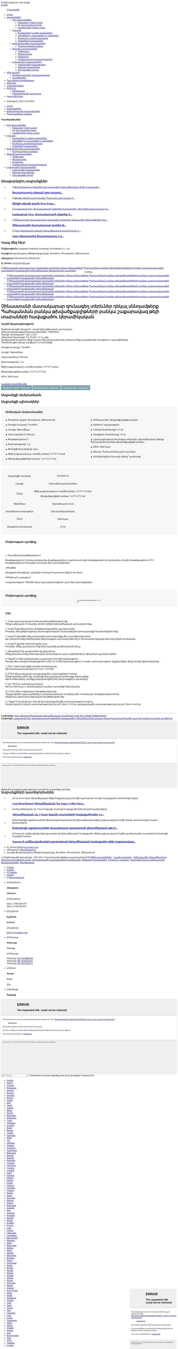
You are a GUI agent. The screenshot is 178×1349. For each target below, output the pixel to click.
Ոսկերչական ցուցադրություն (35, 59)
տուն (10, 14)
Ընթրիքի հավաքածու (30, 41)
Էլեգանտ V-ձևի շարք (30, 22)
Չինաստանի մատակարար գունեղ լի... (39, 225)
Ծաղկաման (25, 54)
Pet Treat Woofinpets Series (30, 25)
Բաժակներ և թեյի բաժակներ (35, 33)
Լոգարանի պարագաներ (27, 62)
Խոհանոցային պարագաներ (29, 43)
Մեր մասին (13, 72)
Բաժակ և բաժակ (118, 860)
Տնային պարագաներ (24, 49)
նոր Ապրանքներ (21, 20)
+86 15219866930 (25, 958)
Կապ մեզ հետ (15, 96)
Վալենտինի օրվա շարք (31, 28)
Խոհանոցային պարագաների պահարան (56, 860)
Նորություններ (15, 86)
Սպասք (16, 30)
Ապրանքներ (14, 17)
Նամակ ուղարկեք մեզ (14, 384)
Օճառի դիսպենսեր (29, 67)
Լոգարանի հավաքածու (32, 64)
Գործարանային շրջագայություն (31, 75)
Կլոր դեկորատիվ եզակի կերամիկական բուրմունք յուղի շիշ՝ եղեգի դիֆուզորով (60, 716)
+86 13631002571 (25, 963)
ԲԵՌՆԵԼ (11, 88)
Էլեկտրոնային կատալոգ (26, 94)
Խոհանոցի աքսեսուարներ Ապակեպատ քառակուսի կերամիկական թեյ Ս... (65, 828)
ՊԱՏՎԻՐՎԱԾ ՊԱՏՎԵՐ (16, 387)
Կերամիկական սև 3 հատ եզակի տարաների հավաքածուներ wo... (58, 814)
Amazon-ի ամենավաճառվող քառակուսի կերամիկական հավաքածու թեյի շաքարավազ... (74, 841)
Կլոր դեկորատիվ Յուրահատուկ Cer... (38, 236)
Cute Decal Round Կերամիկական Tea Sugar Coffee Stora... (48, 803)
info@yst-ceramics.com (17, 932)
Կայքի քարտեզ (122, 857)
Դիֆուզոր (23, 51)
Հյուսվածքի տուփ (28, 70)
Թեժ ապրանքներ (101, 857)
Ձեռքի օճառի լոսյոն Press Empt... (33, 203)
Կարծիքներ (19, 78)
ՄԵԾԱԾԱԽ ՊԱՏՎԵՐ (47, 387)
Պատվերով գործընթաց (20, 80)
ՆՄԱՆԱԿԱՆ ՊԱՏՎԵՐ (75, 387)
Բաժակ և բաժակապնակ (33, 38)
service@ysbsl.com (21, 263)
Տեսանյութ (18, 91)
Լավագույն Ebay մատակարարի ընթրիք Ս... (42, 214)
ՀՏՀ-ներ (11, 83)
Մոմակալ (23, 57)
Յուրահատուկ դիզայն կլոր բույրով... (37, 192)
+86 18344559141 (25, 961)
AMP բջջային (140, 857)
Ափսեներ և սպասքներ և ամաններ (38, 35)
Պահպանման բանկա (30, 46)
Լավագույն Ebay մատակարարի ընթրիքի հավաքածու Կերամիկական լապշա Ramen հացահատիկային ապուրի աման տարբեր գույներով (92, 718)
